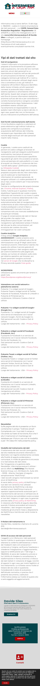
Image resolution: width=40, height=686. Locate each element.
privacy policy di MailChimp (24, 501)
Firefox (29, 188)
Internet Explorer (19, 188)
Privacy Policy (32, 324)
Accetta (5, 683)
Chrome (7, 188)
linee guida (26, 263)
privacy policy (18, 482)
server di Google (11, 261)
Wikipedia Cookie (10, 168)
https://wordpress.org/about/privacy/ (16, 277)
